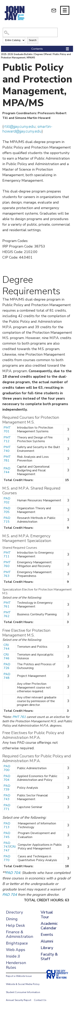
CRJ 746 (6, 656)
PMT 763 (7, 574)
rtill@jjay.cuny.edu (20, 126)
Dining (12, 919)
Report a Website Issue (19, 976)
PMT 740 (7, 449)
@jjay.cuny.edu (29, 131)
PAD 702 (7, 500)
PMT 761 (7, 605)
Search (33, 40)
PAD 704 (7, 778)
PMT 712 (7, 439)
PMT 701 (7, 429)
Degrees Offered (42, 54)
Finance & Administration (19, 934)
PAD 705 (7, 510)
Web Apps (15, 949)
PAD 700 (7, 768)
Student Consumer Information (23, 992)
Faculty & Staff (49, 956)
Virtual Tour (47, 914)
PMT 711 (7, 554)
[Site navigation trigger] (64, 10)
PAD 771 (7, 807)
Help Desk (15, 925)
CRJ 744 (6, 647)
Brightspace (17, 943)
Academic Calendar (49, 926)
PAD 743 (7, 797)
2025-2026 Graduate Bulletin (17, 54)
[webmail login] (53, 10)
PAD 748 (7, 676)
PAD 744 (7, 470)
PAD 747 (7, 845)
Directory (14, 912)
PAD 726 (7, 666)
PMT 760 (7, 564)
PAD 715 (7, 520)
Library (47, 947)
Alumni (47, 941)
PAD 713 (7, 825)
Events (47, 934)
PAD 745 (7, 835)
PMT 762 (7, 614)
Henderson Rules (16, 965)
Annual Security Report (18, 1000)
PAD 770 (7, 858)
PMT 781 (7, 459)
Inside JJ (13, 956)
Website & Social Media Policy (22, 984)
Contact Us (40, 1000)
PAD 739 (7, 788)
